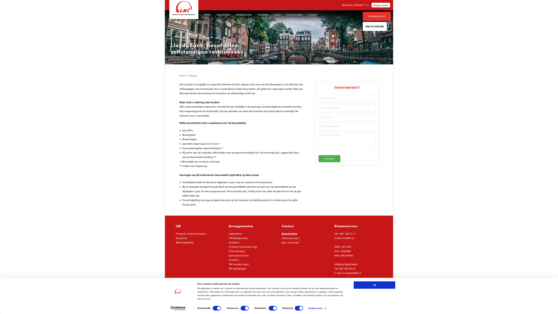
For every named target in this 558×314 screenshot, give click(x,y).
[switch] (245, 308)
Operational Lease (239, 255)
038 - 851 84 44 (347, 268)
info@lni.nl (348, 238)
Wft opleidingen (237, 268)
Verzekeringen (294, 14)
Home (207, 14)
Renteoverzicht (377, 16)
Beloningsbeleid (184, 242)
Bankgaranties (244, 14)
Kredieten (263, 14)
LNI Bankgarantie (238, 238)
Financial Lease (237, 251)
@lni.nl (357, 273)
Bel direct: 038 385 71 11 (355, 5)
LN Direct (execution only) (243, 246)
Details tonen (315, 308)
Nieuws (193, 75)
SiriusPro (234, 260)
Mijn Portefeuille (375, 26)
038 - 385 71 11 (347, 233)
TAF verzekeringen (239, 264)
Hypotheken (223, 14)
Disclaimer (181, 238)
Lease (277, 14)
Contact (312, 14)
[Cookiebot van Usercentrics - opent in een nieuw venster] (178, 308)
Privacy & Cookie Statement (191, 233)
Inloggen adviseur (381, 5)
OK (374, 285)
